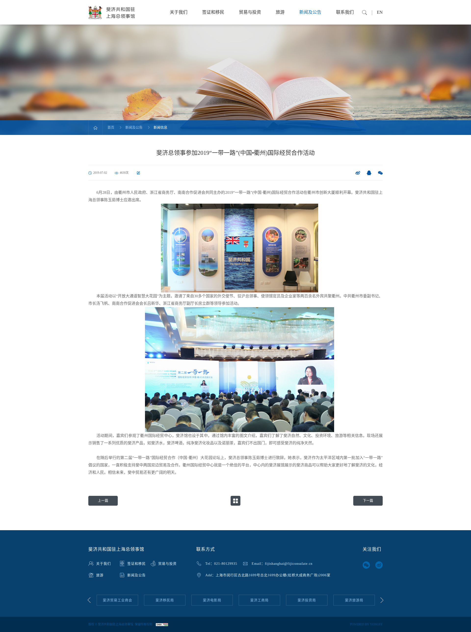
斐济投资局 (259, 600)
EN (380, 12)
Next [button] (382, 600)
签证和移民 (213, 12)
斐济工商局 (212, 600)
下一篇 (368, 500)
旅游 (280, 12)
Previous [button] (89, 600)
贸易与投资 (250, 12)
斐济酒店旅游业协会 (354, 600)
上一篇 (103, 500)
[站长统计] (162, 624)
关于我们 (178, 12)
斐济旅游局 (307, 600)
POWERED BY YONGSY (366, 624)
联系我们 (345, 12)
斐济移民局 (117, 600)
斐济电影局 (165, 600)
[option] (117, 600)
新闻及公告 (310, 12)
